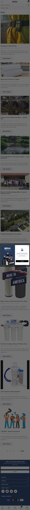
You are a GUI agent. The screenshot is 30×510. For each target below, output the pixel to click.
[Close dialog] (28, 246)
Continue (22, 261)
